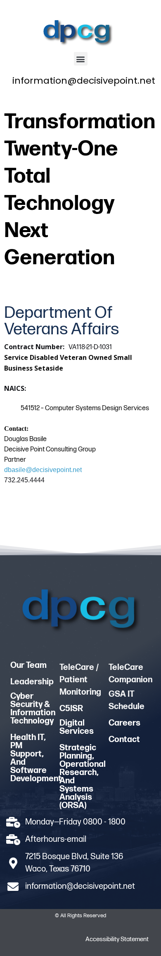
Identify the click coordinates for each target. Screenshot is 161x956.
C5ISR (71, 709)
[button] (81, 59)
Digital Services (76, 727)
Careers (124, 723)
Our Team (28, 665)
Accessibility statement (117, 939)
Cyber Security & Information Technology (32, 708)
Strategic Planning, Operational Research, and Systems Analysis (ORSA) (82, 776)
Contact (124, 740)
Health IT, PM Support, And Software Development (36, 758)
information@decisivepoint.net (83, 80)
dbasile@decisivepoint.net (43, 469)
